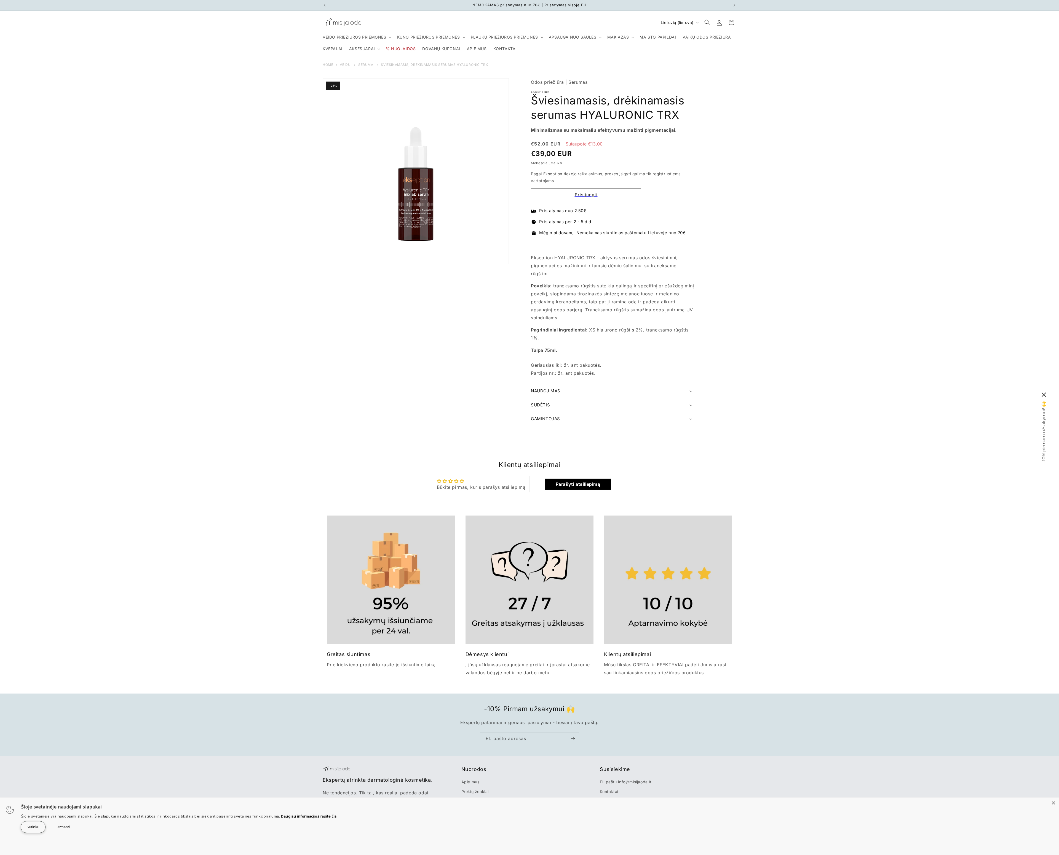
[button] (356, 37)
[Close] (1053, 803)
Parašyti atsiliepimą (578, 484)
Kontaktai (609, 791)
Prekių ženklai (475, 791)
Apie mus (470, 782)
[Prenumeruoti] (573, 738)
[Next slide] (691, 245)
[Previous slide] (536, 245)
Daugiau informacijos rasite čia (309, 816)
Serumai (366, 65)
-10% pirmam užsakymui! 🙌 (1043, 432)
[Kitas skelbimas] (734, 5)
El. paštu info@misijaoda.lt (625, 782)
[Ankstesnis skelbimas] (325, 5)
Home (328, 65)
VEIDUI (346, 65)
